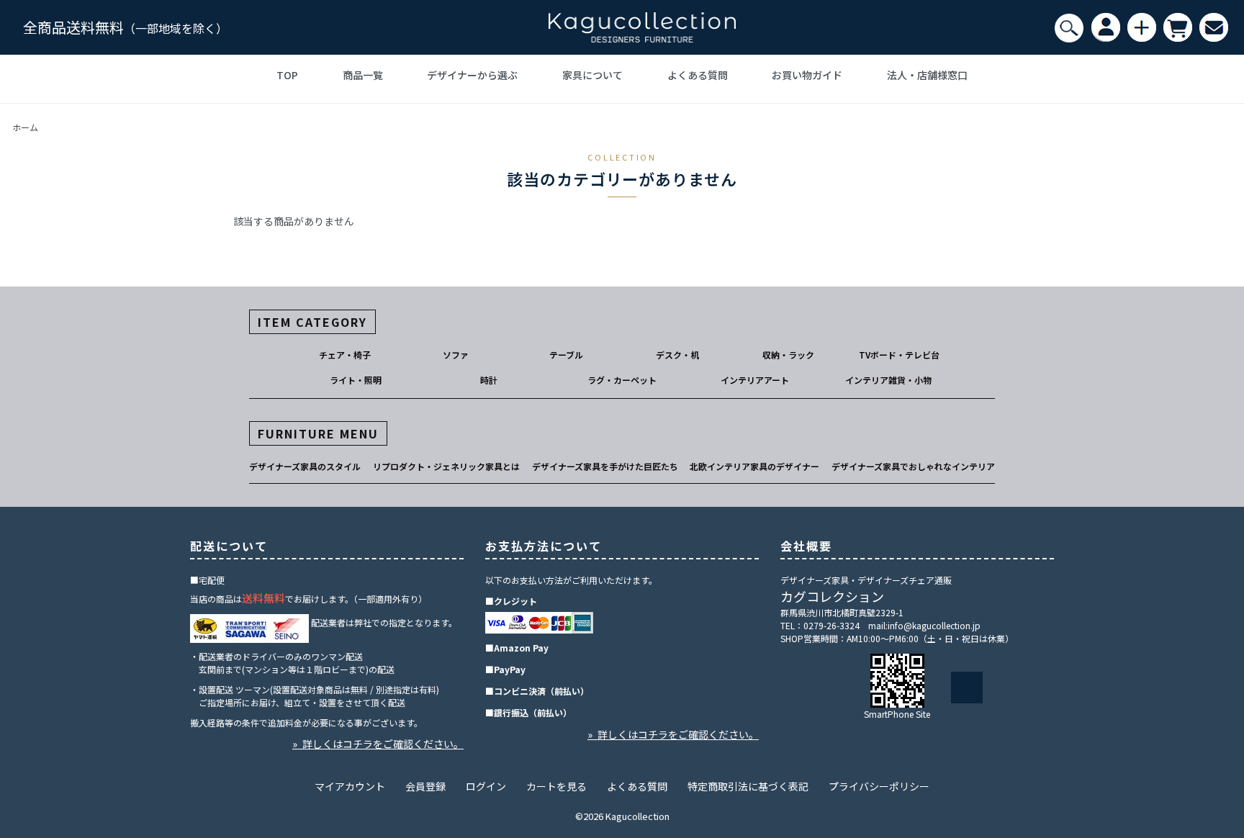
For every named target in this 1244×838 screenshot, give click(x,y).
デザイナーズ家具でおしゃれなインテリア (913, 466)
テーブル (566, 354)
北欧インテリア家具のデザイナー (754, 466)
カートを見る (556, 786)
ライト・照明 (356, 380)
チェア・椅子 (345, 354)
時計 (488, 380)
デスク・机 (677, 354)
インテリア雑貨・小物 (888, 380)
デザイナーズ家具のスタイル (305, 466)
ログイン (486, 786)
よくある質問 (697, 75)
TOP (287, 75)
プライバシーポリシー (879, 786)
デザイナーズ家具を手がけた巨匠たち (605, 466)
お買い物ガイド (807, 75)
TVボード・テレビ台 (899, 354)
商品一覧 (363, 75)
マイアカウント (350, 786)
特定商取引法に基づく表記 (748, 786)
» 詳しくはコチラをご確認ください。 (378, 743)
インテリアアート (755, 380)
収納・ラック (788, 354)
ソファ (456, 354)
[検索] (1069, 28)
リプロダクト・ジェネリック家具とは (446, 466)
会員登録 (425, 786)
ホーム (25, 127)
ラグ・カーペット (622, 380)
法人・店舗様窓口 (927, 75)
